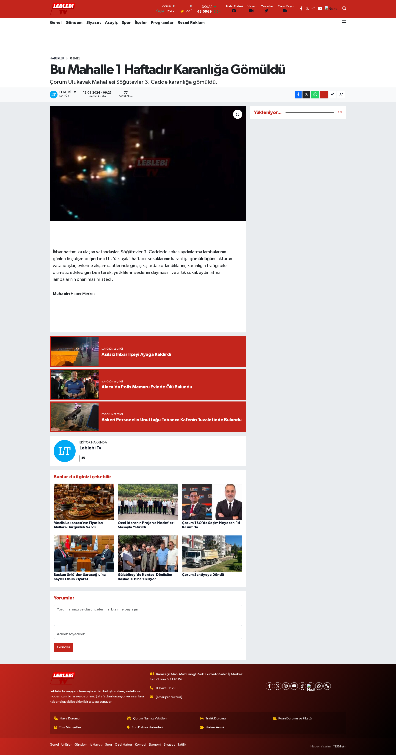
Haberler (57, 58)
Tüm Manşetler (70, 727)
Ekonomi (155, 744)
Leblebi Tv (90, 448)
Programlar (162, 23)
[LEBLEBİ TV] (63, 9)
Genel (56, 23)
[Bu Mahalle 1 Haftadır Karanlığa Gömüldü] (148, 163)
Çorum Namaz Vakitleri (150, 718)
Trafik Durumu (215, 718)
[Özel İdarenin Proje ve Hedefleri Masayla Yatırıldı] (148, 502)
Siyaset (93, 23)
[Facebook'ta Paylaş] (298, 94)
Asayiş (111, 23)
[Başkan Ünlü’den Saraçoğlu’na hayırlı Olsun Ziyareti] (84, 553)
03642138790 (167, 688)
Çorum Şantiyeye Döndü (203, 575)
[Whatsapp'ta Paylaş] (315, 94)
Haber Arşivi (215, 727)
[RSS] (327, 686)
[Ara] (344, 9)
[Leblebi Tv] (65, 451)
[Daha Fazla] (324, 94)
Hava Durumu (70, 718)
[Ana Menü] (344, 23)
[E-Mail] (83, 458)
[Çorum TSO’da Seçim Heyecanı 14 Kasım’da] (212, 502)
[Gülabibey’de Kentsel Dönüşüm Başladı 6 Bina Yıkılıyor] (148, 553)
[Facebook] (269, 686)
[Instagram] (286, 686)
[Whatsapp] (319, 686)
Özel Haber (123, 744)
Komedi (140, 744)
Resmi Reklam (191, 23)
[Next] (310, 686)
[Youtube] (294, 686)
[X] (277, 686)
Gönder (63, 647)
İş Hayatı (96, 744)
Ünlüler (66, 744)
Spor (126, 23)
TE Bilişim (339, 746)
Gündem (74, 23)
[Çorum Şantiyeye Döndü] (212, 553)
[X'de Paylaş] (306, 94)
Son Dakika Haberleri (147, 727)
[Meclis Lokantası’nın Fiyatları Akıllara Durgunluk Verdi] (84, 502)
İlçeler (141, 23)
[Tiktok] (302, 686)
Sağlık (181, 744)
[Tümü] (340, 112)
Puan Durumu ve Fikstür (295, 718)
